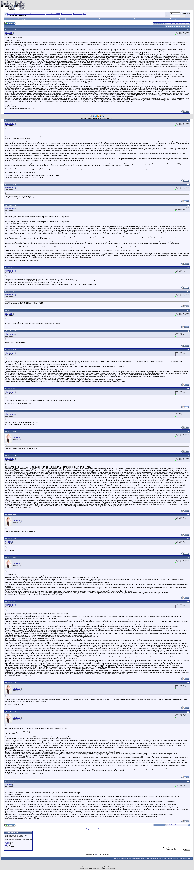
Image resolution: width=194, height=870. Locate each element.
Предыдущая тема (91, 829)
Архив (185, 858)
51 (173, 23)
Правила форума (64, 19)
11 (171, 23)
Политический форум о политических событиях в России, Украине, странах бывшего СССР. (33, 14)
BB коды (7, 842)
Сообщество (135, 19)
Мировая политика (66, 14)
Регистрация (22, 19)
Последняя (183, 23)
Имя (167, 13)
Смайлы (7, 843)
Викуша (8, 32)
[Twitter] (96, 115)
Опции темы (169, 26)
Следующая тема (103, 829)
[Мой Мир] (100, 115)
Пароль (168, 15)
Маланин (9, 123)
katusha (16, 437)
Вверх (190, 858)
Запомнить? (186, 13)
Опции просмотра (182, 26)
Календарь (173, 19)
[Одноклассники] (98, 115)
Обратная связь (119, 858)
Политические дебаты (79, 14)
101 (176, 23)
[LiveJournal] (103, 115)
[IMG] (6, 845)
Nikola (8, 542)
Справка (101, 19)
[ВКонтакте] (93, 115)
